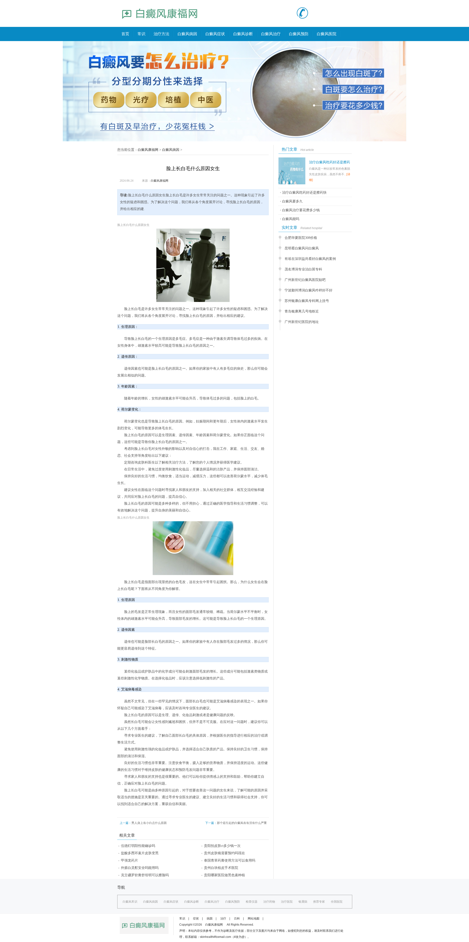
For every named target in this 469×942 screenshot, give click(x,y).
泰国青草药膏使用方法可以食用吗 (229, 860)
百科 (237, 918)
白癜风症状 (215, 34)
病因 (210, 918)
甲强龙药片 (129, 860)
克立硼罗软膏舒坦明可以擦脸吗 (145, 875)
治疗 (223, 918)
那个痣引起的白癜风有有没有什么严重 (242, 823)
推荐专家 (319, 901)
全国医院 (336, 901)
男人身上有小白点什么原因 (149, 823)
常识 (141, 34)
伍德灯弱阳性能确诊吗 (138, 846)
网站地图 (253, 918)
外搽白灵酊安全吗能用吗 (140, 868)
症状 (196, 918)
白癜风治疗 (271, 34)
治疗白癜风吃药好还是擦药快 (304, 192)
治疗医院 (287, 901)
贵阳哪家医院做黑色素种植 (224, 875)
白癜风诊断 (243, 34)
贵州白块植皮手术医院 (221, 868)
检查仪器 (251, 901)
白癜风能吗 (290, 219)
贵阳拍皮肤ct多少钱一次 (222, 846)
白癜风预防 (299, 34)
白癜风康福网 (148, 150)
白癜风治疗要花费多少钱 (301, 210)
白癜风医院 (326, 34)
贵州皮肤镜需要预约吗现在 (224, 853)
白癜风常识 (130, 901)
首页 (125, 34)
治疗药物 (269, 901)
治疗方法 (161, 34)
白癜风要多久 (292, 201)
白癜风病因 (187, 34)
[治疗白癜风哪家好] (160, 23)
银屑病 (302, 901)
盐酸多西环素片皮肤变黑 (140, 853)
